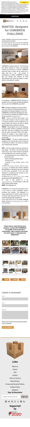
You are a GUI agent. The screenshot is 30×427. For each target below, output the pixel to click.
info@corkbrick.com (17, 201)
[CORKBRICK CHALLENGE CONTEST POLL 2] (15, 274)
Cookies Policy (15, 387)
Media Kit (15, 390)
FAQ (15, 372)
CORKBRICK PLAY (15, 116)
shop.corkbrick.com (7, 181)
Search (15, 369)
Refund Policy (15, 381)
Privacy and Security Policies (15, 384)
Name (3, 296)
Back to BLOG (16, 338)
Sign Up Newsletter (15, 392)
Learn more (23, 12)
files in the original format (17, 176)
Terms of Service (15, 378)
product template (15, 165)
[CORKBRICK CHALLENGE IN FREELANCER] (15, 254)
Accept (24, 2)
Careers (15, 375)
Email (3, 303)
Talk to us (15, 366)
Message (4, 309)
